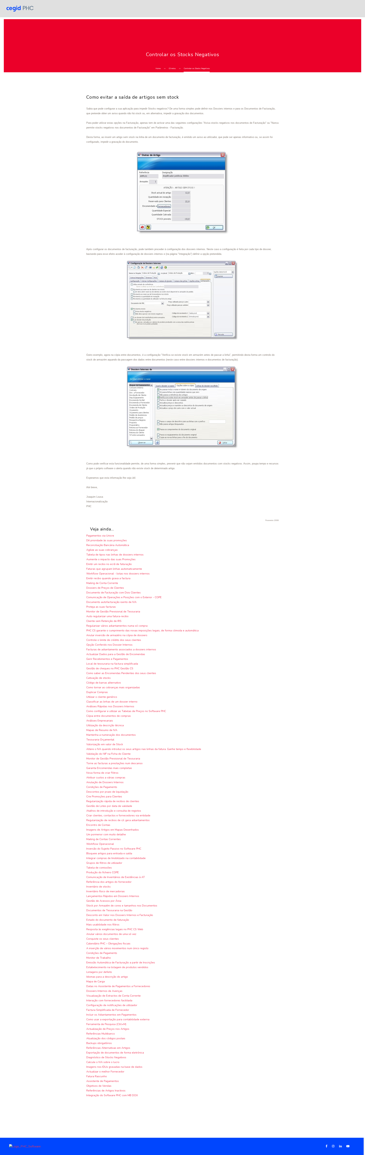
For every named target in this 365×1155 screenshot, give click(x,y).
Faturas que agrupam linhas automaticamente (114, 569)
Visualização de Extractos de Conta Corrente (113, 996)
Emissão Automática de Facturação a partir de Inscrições (120, 962)
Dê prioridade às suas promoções (106, 540)
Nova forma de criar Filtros (102, 773)
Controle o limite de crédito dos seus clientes (113, 640)
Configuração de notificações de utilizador (111, 1005)
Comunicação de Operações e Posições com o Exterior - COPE (124, 597)
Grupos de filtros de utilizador (104, 863)
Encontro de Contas (98, 825)
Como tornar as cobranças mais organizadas (113, 687)
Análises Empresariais (99, 720)
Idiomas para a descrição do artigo (107, 977)
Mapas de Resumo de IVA (101, 730)
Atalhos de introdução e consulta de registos (113, 811)
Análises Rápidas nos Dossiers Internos (110, 706)
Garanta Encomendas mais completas (109, 768)
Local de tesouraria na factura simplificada (112, 664)
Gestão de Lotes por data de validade (109, 806)
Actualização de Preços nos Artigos (107, 1029)
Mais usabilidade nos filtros (102, 924)
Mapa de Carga (95, 981)
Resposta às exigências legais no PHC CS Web (114, 929)
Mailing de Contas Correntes (103, 839)
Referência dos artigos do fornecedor (109, 882)
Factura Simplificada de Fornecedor (107, 1010)
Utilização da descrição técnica (105, 725)
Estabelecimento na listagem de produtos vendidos (117, 967)
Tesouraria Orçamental (100, 739)
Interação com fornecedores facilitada (109, 1000)
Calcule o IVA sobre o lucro (102, 1062)
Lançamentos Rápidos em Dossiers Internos (112, 896)
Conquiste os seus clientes (102, 939)
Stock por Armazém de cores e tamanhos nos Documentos (121, 905)
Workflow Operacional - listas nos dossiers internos (118, 573)
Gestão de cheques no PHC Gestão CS (109, 668)
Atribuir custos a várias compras (105, 777)
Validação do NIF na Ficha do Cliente (108, 754)
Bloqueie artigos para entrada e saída (109, 853)
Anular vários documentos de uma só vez (111, 934)
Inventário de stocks (98, 886)
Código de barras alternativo (103, 683)
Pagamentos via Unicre (100, 535)
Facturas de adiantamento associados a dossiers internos (121, 649)
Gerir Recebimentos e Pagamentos (107, 659)
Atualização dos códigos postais (105, 1038)
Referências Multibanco (100, 1033)
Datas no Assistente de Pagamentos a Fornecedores (118, 986)
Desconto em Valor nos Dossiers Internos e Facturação (119, 915)
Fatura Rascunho (96, 1076)
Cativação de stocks (98, 678)
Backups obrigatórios (99, 1043)
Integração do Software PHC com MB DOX (112, 1095)
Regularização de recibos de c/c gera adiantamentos (118, 820)
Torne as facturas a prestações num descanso (114, 763)
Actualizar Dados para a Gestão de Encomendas (115, 654)
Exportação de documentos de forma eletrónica (115, 1052)
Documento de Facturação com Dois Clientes (113, 592)
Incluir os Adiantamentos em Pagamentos (111, 1015)
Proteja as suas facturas (101, 607)
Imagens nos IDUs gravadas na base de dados (114, 1067)
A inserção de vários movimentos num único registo (117, 948)
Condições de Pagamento (101, 787)
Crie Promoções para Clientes (104, 796)
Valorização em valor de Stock (104, 744)
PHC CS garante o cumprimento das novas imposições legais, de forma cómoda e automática (142, 630)
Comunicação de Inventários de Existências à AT (115, 877)
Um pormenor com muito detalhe (106, 834)
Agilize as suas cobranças (102, 550)
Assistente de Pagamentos (102, 1081)
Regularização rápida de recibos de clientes (112, 801)
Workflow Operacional (100, 844)
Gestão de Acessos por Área (103, 901)
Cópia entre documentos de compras (108, 716)
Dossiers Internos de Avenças (104, 991)
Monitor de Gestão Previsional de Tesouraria (113, 611)
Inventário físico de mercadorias (105, 891)
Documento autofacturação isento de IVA (111, 602)
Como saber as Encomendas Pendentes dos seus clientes (121, 673)
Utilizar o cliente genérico (101, 697)
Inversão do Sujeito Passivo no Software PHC (113, 849)
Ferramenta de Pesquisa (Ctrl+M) (106, 1024)
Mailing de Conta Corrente (102, 583)
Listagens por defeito (99, 972)
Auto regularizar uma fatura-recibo (107, 616)
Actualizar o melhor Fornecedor (105, 1071)
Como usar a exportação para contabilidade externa (117, 1019)
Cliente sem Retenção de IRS (103, 621)
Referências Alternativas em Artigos (108, 1048)
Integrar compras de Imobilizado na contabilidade (116, 858)
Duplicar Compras (97, 692)
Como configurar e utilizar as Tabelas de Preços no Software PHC (126, 711)
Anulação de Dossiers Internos (105, 782)
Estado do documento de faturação (107, 920)
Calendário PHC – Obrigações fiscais (108, 943)
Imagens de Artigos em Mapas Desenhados (112, 830)
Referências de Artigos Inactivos (105, 1090)
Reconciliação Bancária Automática (107, 545)
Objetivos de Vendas (98, 1086)
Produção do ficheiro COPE (102, 872)
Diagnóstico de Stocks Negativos (106, 1057)
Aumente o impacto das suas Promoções (111, 559)
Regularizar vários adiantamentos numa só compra (117, 626)
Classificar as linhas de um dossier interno (111, 701)
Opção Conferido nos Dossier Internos (109, 645)
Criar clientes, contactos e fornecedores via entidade (118, 815)
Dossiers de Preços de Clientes (105, 588)
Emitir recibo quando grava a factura (108, 578)
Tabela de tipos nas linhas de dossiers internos (115, 554)
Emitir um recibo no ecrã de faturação (109, 564)
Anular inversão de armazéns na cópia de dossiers (116, 635)
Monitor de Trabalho (98, 958)
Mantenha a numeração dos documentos (111, 735)
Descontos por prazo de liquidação (107, 792)
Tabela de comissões (99, 867)
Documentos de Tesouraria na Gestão (109, 910)
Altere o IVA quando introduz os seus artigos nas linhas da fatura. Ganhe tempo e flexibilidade (143, 749)
